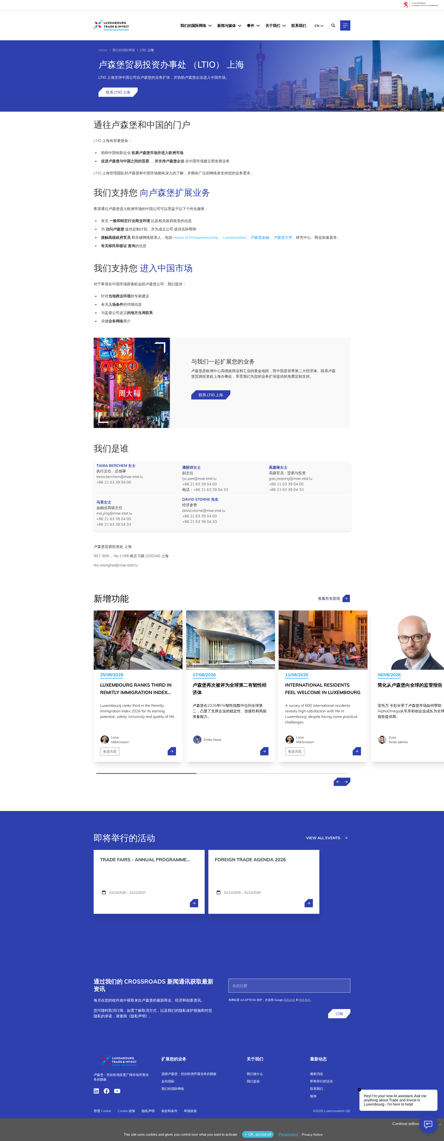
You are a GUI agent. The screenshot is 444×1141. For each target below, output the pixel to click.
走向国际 (167, 1081)
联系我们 (298, 25)
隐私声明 (148, 1111)
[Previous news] (338, 782)
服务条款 (304, 1000)
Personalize (288, 1134)
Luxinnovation (234, 237)
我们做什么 (255, 1074)
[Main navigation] (345, 25)
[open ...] (194, 903)
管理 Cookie (102, 1111)
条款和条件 (169, 1111)
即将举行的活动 (321, 1081)
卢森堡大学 (283, 237)
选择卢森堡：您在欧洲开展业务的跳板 (188, 1074)
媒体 (313, 1096)
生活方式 (109, 751)
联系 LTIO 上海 (118, 92)
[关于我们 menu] (284, 25)
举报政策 (190, 1111)
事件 (250, 25)
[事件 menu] (258, 25)
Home (103, 50)
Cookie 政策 (126, 1111)
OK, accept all (259, 1134)
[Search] (333, 25)
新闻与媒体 (226, 25)
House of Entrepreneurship (195, 237)
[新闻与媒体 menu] (239, 25)
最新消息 (316, 1074)
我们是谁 (253, 1081)
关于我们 (272, 25)
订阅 (339, 1013)
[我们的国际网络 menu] (210, 25)
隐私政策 (289, 1000)
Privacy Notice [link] (312, 1134)
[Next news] (346, 782)
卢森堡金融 (260, 237)
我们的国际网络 (193, 25)
